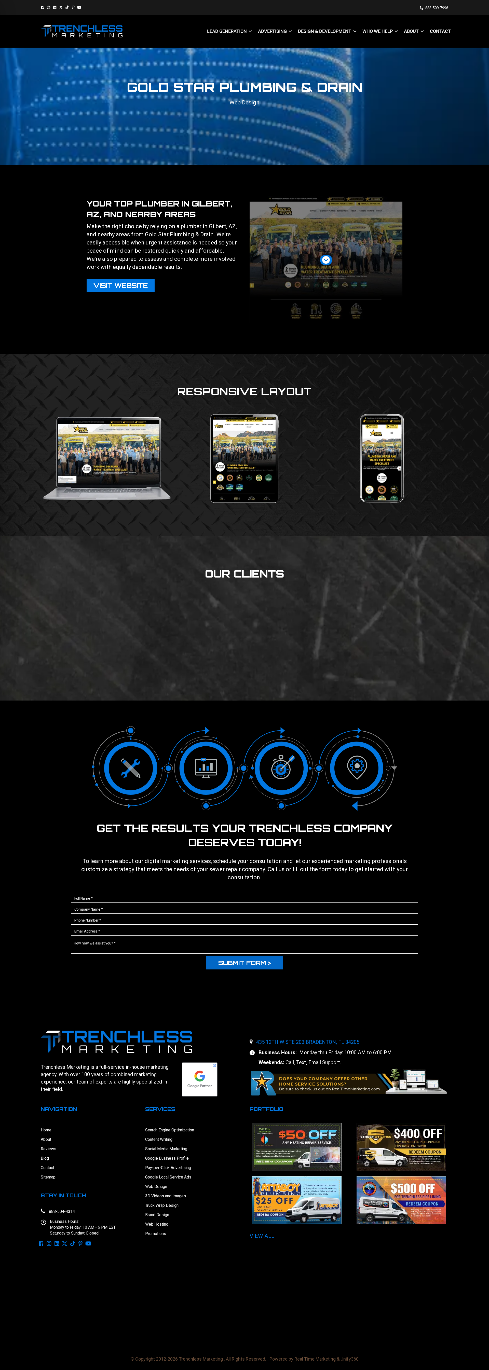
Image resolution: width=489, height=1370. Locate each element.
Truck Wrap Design (162, 1205)
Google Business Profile (167, 1158)
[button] (42, 7)
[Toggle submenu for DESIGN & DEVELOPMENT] (355, 31)
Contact (47, 1167)
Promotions (155, 1233)
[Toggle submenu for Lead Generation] (250, 31)
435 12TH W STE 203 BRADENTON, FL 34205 (307, 1042)
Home (46, 1130)
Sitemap (48, 1177)
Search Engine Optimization (169, 1130)
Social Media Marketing (166, 1148)
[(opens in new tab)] (349, 1081)
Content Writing (158, 1139)
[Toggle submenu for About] (422, 31)
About (46, 1139)
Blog (45, 1158)
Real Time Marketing (315, 1359)
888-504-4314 (62, 1211)
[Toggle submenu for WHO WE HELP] (396, 31)
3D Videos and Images (165, 1196)
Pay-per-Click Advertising (168, 1167)
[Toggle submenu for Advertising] (290, 31)
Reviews (48, 1148)
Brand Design (157, 1214)
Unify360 (350, 1359)
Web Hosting (156, 1224)
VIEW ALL (262, 1236)
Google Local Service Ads (168, 1177)
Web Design (156, 1186)
